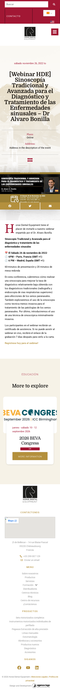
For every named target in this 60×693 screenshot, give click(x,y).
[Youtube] (28, 668)
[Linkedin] (37, 668)
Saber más (30, 456)
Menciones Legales (39, 677)
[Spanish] (48, 13)
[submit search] (55, 4)
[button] (10, 206)
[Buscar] (26, 4)
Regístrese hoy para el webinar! (21, 343)
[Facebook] (19, 668)
